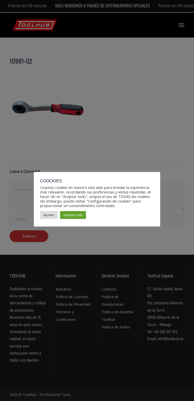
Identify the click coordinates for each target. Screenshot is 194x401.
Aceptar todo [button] (73, 215)
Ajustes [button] (49, 215)
